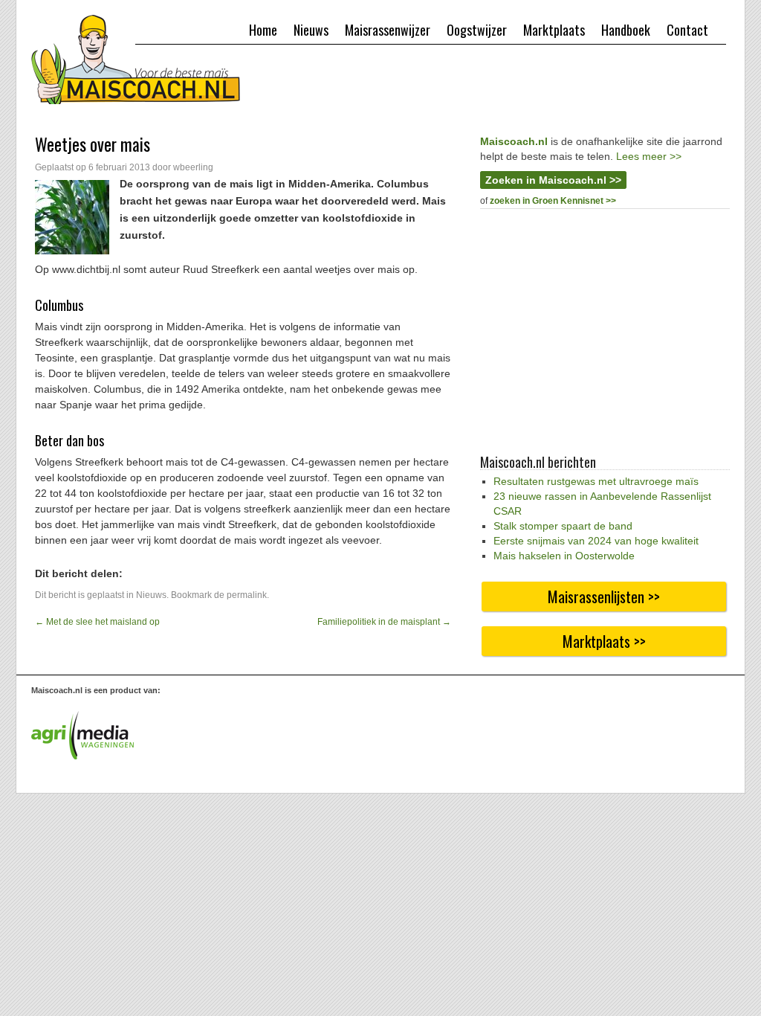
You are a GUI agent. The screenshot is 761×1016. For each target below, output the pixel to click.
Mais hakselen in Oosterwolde (564, 556)
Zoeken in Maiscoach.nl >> (553, 180)
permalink (247, 595)
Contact (687, 29)
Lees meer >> (648, 156)
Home (263, 29)
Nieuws (311, 29)
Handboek (625, 29)
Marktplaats (554, 29)
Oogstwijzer (477, 29)
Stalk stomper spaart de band (562, 526)
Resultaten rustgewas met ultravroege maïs (596, 481)
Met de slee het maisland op (97, 622)
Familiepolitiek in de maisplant (384, 622)
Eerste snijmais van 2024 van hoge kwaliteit (596, 541)
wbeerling (193, 167)
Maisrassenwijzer (387, 29)
